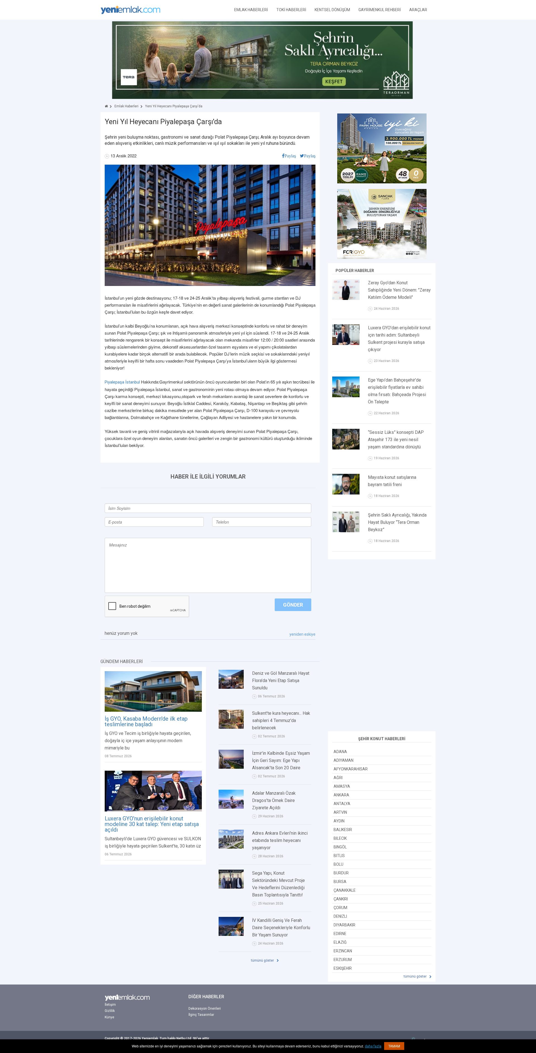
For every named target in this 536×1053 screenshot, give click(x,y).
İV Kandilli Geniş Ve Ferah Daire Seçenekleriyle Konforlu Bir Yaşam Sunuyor (281, 928)
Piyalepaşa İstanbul (122, 382)
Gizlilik (110, 1011)
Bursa (340, 881)
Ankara (341, 795)
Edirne (340, 933)
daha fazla (373, 1046)
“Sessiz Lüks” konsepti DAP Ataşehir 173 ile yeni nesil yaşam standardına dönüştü (396, 439)
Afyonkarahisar (351, 769)
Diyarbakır (344, 925)
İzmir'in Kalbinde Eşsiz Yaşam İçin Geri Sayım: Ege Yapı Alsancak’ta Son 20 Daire (281, 760)
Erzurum (343, 959)
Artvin (340, 812)
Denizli (340, 916)
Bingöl (340, 847)
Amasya (342, 786)
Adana (340, 751)
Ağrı (338, 777)
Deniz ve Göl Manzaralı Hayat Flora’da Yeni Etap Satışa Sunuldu (280, 680)
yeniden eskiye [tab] (302, 634)
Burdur (341, 873)
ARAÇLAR (418, 10)
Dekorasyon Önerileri (204, 1009)
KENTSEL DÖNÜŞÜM (332, 10)
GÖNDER (293, 605)
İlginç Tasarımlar (201, 1015)
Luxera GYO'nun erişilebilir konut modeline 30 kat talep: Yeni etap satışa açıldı (152, 824)
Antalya (342, 803)
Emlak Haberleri (126, 106)
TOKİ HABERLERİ (291, 10)
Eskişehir (343, 968)
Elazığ (340, 942)
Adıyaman (343, 760)
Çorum (340, 907)
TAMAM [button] (394, 1045)
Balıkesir (343, 829)
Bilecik (340, 838)
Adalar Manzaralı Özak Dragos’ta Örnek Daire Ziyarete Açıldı (274, 800)
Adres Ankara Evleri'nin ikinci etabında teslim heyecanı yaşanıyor (280, 840)
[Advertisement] (382, 646)
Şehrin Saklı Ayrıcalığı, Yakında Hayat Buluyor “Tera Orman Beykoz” (397, 522)
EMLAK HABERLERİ (251, 10)
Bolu (338, 864)
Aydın (339, 821)
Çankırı (341, 899)
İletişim (110, 1005)
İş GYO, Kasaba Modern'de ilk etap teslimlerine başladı (146, 721)
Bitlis (339, 855)
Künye (109, 1017)
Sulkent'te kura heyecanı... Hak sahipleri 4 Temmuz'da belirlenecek (281, 720)
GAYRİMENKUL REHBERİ (379, 10)
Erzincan (343, 951)
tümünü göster (263, 960)
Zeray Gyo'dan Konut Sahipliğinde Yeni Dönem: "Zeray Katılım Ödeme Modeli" (399, 290)
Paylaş (290, 155)
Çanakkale (345, 890)
